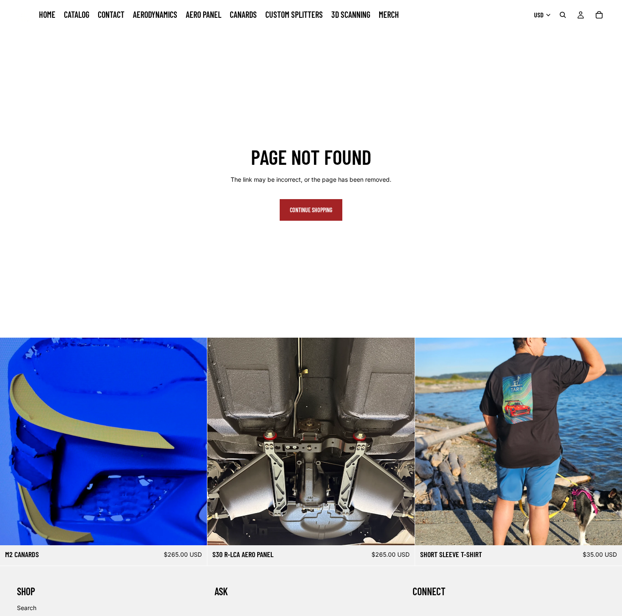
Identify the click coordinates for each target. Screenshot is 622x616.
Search (26, 607)
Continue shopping (311, 210)
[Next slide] (194, 441)
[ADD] (194, 532)
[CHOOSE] (608, 532)
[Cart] (599, 15)
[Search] (562, 15)
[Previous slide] (12, 441)
